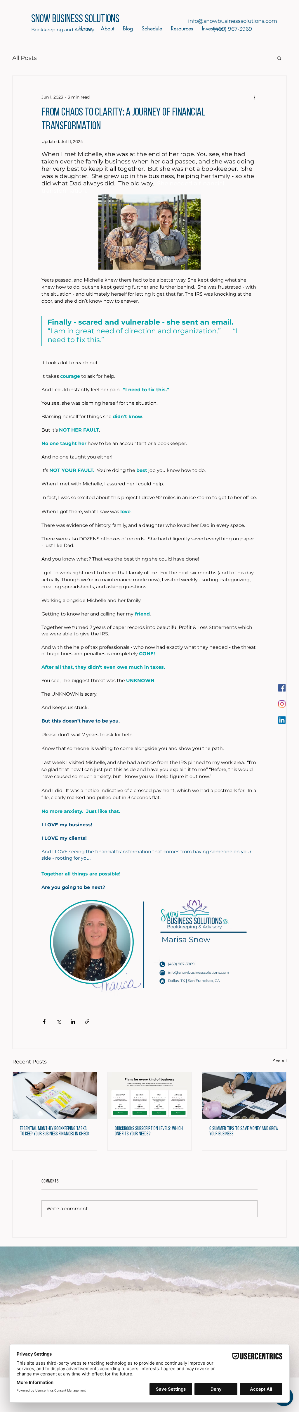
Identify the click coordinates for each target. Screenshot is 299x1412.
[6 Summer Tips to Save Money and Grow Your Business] (244, 1095)
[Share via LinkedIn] (73, 1021)
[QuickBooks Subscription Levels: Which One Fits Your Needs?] (150, 1095)
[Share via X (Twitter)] (58, 1021)
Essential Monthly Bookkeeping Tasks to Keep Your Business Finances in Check (54, 1131)
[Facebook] (282, 688)
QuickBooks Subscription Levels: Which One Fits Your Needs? (149, 1131)
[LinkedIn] (282, 720)
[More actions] (254, 97)
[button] (279, 58)
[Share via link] (87, 1021)
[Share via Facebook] (44, 1021)
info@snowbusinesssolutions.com (232, 21)
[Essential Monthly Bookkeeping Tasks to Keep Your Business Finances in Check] (55, 1095)
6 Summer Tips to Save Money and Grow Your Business (244, 1131)
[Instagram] (282, 704)
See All (280, 1060)
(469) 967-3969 (232, 29)
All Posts (24, 57)
